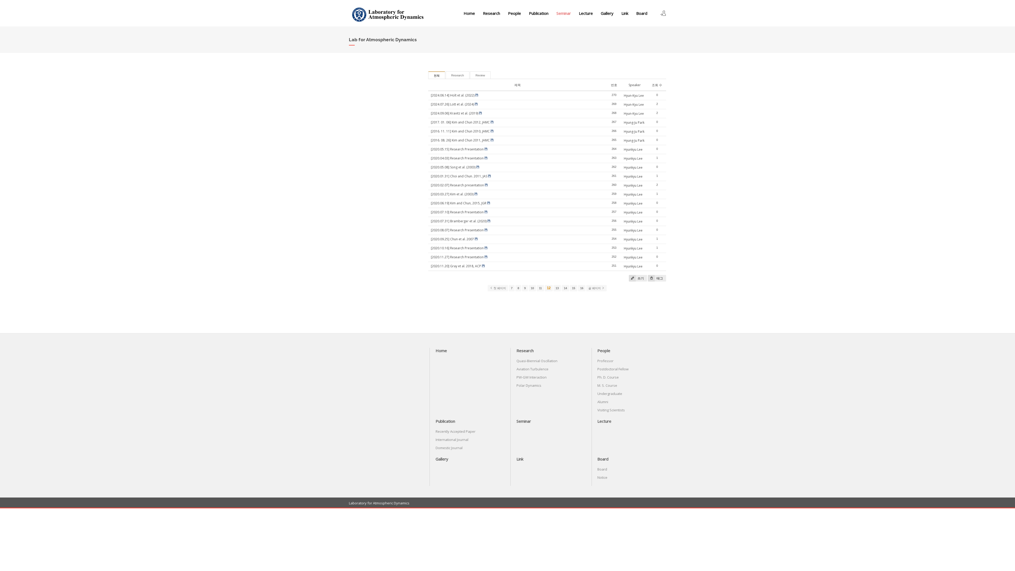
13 (557, 288)
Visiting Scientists (611, 410)
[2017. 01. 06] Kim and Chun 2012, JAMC (460, 122)
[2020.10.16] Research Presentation (457, 248)
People (514, 13)
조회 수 (657, 85)
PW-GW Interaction (531, 377)
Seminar (563, 13)
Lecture (586, 13)
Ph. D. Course (608, 377)
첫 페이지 (499, 288)
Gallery (607, 13)
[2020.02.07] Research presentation (457, 185)
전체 (437, 75)
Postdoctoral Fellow (613, 369)
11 (540, 288)
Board (641, 13)
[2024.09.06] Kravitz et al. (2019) (454, 113)
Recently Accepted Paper (456, 431)
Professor (605, 360)
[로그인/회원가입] (663, 13)
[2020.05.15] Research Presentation (457, 149)
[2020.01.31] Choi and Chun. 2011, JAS (459, 176)
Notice (602, 477)
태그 (659, 278)
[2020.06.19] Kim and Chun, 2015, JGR (458, 203)
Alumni (602, 401)
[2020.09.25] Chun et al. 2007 (452, 239)
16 (581, 288)
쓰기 (640, 278)
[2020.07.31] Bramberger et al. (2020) (459, 221)
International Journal (452, 439)
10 (532, 288)
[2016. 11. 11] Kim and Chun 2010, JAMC (460, 131)
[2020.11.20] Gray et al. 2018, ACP (456, 266)
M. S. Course (607, 385)
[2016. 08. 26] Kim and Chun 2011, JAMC (460, 140)
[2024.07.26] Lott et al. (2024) (452, 104)
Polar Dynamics (528, 385)
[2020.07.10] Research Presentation (457, 212)
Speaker (635, 85)
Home (469, 13)
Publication (538, 13)
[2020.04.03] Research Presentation (457, 158)
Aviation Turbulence (532, 369)
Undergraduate (609, 393)
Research (491, 13)
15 (573, 288)
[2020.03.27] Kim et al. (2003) (452, 194)
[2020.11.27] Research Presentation (457, 257)
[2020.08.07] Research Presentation (457, 230)
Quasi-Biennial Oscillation (536, 360)
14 (565, 288)
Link (624, 13)
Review (480, 75)
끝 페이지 (595, 288)
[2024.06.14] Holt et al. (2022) (452, 95)
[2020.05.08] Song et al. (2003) (453, 167)
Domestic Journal (449, 447)
